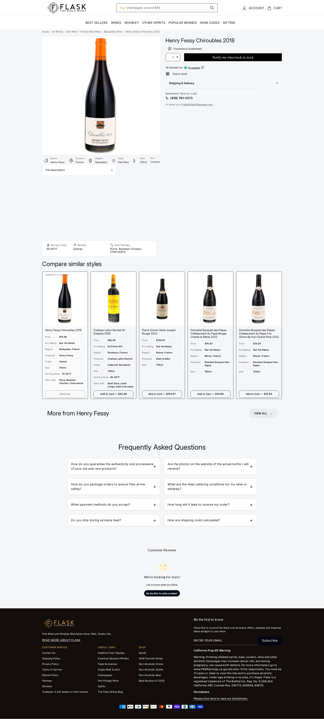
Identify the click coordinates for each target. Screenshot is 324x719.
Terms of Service (52, 669)
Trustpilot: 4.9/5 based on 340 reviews (65, 691)
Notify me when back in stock (232, 57)
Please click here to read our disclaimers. (221, 698)
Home (45, 31)
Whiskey (132, 22)
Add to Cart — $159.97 (162, 393)
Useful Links (106, 647)
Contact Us (48, 652)
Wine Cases (209, 22)
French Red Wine (91, 31)
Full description (55, 170)
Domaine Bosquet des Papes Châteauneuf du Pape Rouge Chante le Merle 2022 (208, 333)
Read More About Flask (61, 640)
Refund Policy (50, 675)
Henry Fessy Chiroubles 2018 (63, 330)
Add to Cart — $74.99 (259, 393)
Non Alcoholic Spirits (151, 669)
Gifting (229, 22)
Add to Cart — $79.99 (210, 393)
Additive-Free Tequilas (111, 652)
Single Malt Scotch (109, 669)
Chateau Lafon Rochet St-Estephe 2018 (109, 331)
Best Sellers (97, 22)
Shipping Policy (51, 658)
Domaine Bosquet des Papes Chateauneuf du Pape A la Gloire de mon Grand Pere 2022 (259, 333)
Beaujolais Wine (113, 31)
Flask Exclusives (107, 664)
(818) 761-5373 (181, 98)
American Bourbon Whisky (113, 658)
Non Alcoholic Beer (150, 675)
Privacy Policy (50, 664)
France (80, 162)
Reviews (47, 686)
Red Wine (71, 31)
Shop (142, 647)
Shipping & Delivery (181, 83)
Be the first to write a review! (162, 593)
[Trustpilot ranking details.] (202, 67)
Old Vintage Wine (108, 680)
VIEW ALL (260, 413)
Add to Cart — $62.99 (113, 393)
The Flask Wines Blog (110, 691)
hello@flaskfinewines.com (197, 104)
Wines (116, 22)
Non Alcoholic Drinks (151, 664)
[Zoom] (101, 39)
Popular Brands (183, 22)
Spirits (101, 686)
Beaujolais (101, 162)
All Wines (57, 31)
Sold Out (65, 393)
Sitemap (47, 680)
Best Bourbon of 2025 (152, 680)
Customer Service (54, 647)
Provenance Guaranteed (187, 48)
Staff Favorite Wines (151, 658)
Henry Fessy (57, 162)
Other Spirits (153, 22)
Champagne (105, 675)
